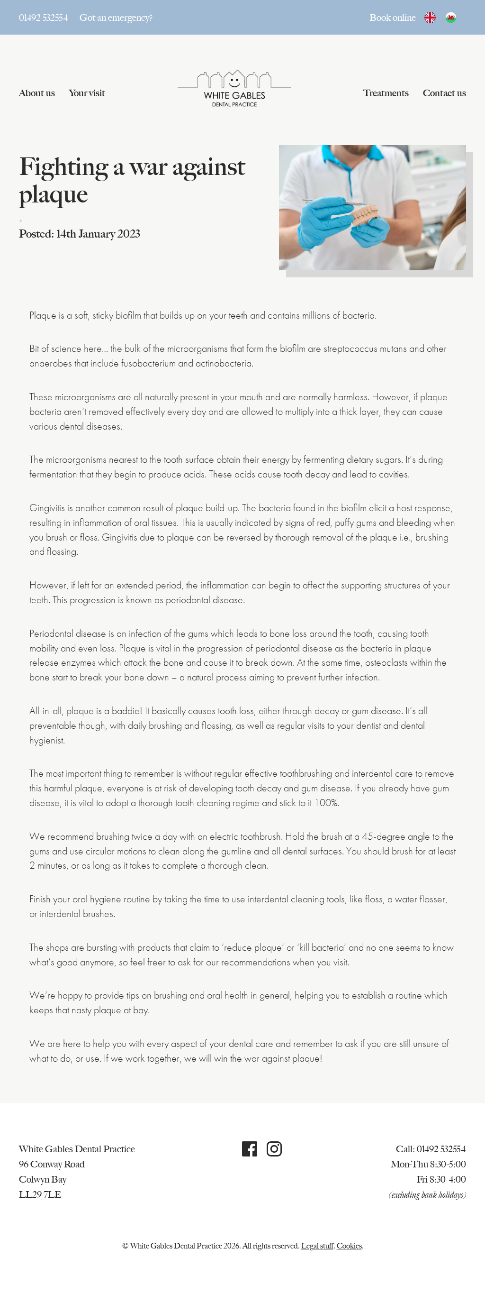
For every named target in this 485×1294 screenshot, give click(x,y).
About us (37, 93)
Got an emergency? (116, 17)
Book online (392, 17)
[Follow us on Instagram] (274, 1152)
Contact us (444, 93)
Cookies (349, 1245)
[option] (453, 17)
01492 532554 (43, 17)
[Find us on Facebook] (249, 1152)
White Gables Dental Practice (234, 88)
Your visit (87, 93)
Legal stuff (317, 1245)
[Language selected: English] (445, 17)
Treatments (386, 93)
